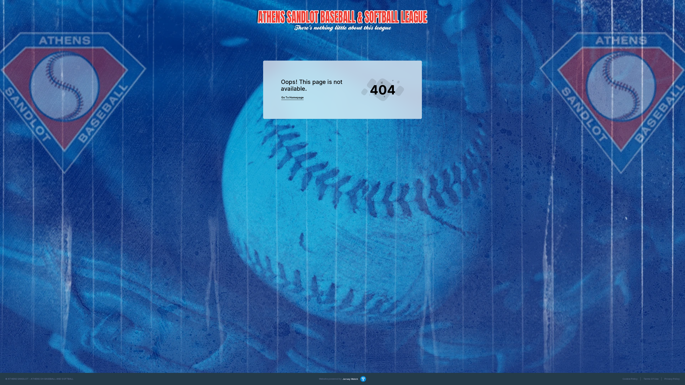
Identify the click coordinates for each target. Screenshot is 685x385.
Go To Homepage (292, 97)
